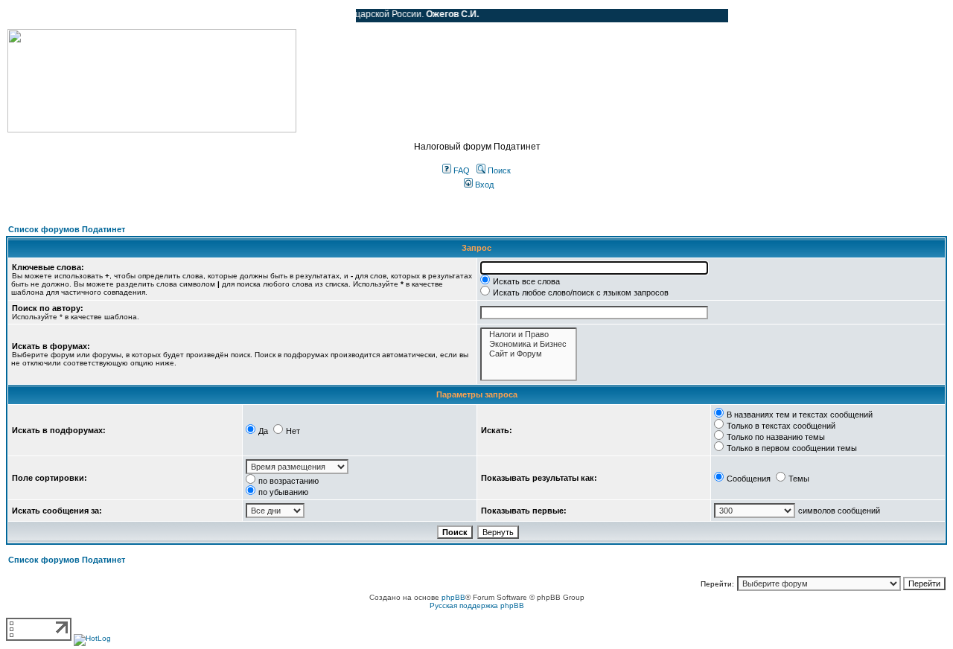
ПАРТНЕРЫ (217, 15)
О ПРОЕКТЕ (100, 15)
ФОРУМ (40, 15)
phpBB (453, 597)
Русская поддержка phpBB (477, 605)
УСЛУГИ (159, 15)
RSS (333, 15)
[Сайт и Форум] (528, 354)
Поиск (498, 170)
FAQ (460, 170)
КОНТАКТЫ (283, 15)
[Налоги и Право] (528, 334)
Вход (483, 184)
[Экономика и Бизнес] (528, 344)
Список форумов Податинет (66, 229)
